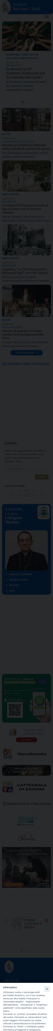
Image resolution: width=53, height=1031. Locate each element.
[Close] (47, 989)
